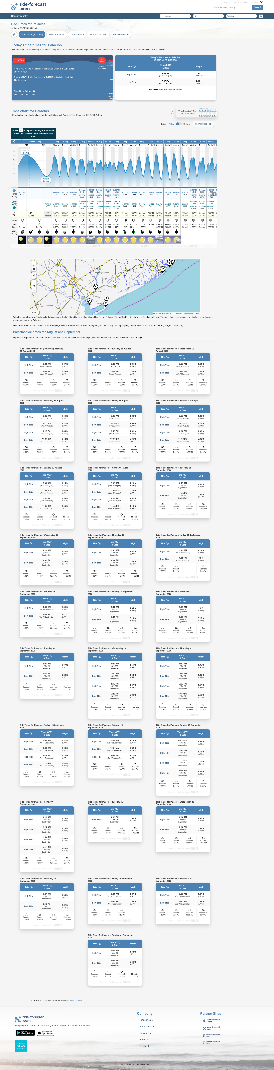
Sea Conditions (57, 34)
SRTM (197, 313)
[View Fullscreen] (34, 263)
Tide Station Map (98, 34)
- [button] (34, 290)
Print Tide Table (205, 123)
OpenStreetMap (178, 313)
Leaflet (158, 313)
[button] (95, 287)
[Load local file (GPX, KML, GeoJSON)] (34, 269)
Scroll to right (214, 194)
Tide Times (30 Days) (32, 34)
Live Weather (77, 34)
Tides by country (19, 16)
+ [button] (34, 281)
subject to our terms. (75, 1000)
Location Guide (121, 34)
